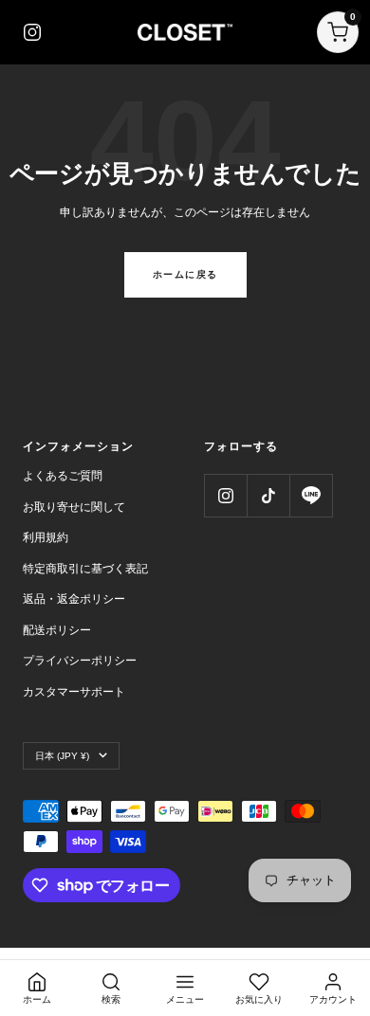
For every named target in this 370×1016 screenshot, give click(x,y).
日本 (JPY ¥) (62, 756)
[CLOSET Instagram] (32, 32)
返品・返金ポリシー (74, 599)
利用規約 (45, 537)
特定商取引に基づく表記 (85, 568)
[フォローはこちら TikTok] (268, 495)
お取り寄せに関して (74, 507)
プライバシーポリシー (80, 660)
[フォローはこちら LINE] (310, 495)
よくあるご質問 (62, 475)
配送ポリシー (57, 630)
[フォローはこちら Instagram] (225, 495)
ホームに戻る (185, 274)
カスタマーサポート (74, 691)
